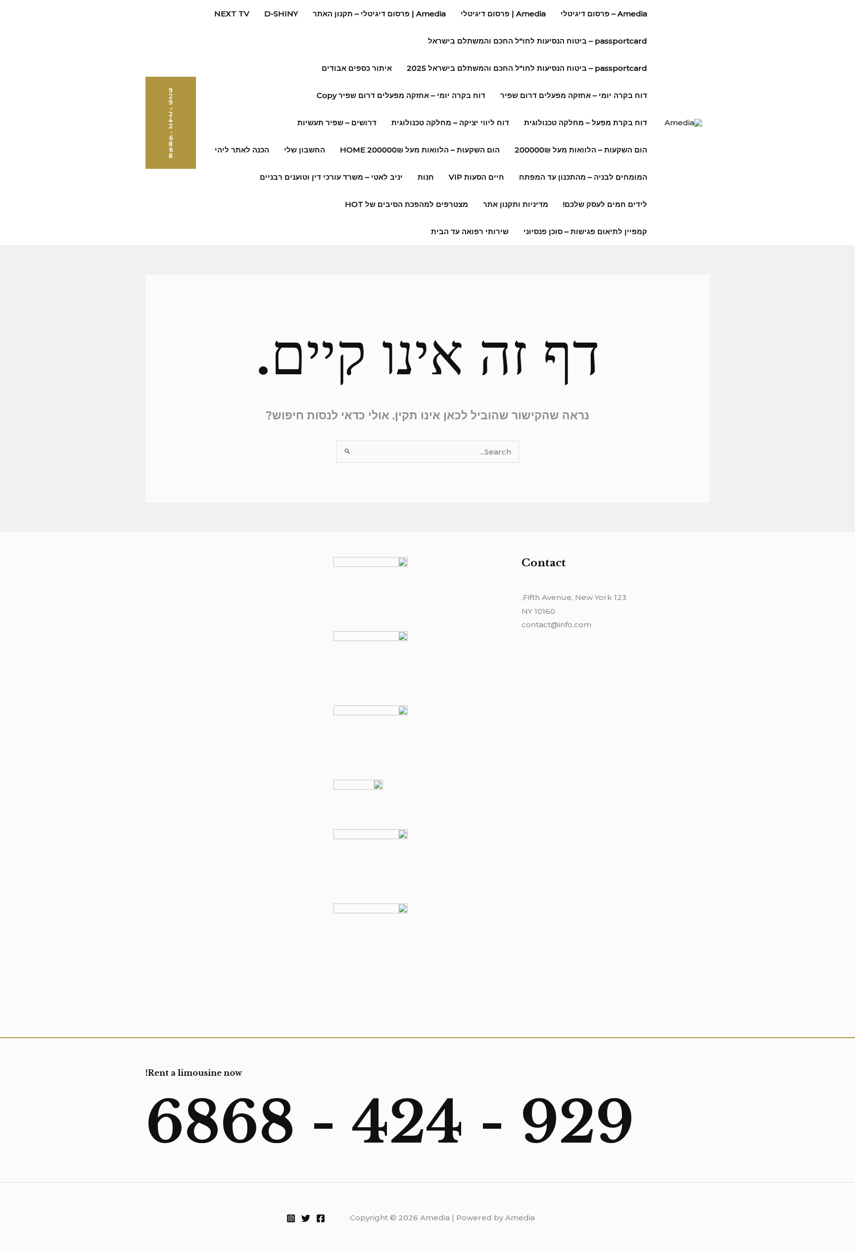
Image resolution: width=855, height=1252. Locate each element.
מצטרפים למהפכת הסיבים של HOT (406, 204)
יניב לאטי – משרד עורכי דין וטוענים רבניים (331, 177)
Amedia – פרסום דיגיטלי (604, 13)
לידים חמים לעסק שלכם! (605, 204)
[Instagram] (290, 1218)
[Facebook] (320, 1218)
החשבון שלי (304, 149)
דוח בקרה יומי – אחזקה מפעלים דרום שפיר (573, 95)
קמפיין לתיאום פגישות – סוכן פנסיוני (585, 231)
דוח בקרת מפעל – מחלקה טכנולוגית (585, 122)
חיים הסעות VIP (476, 177)
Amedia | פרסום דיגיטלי (503, 13)
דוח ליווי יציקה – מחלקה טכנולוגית (450, 122)
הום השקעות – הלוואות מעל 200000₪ (581, 149)
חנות (426, 177)
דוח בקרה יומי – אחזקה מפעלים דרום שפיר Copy (401, 95)
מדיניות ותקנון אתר (515, 204)
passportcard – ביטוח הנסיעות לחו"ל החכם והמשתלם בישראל (537, 41)
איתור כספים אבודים (357, 68)
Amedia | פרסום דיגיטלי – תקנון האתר (379, 13)
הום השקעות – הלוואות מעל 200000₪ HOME (420, 149)
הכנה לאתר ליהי (242, 149)
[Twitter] (305, 1218)
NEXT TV (231, 13)
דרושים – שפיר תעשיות (337, 122)
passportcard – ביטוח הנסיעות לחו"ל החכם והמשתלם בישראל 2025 (527, 68)
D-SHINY (281, 13)
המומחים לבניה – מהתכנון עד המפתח (583, 177)
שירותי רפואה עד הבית (470, 231)
